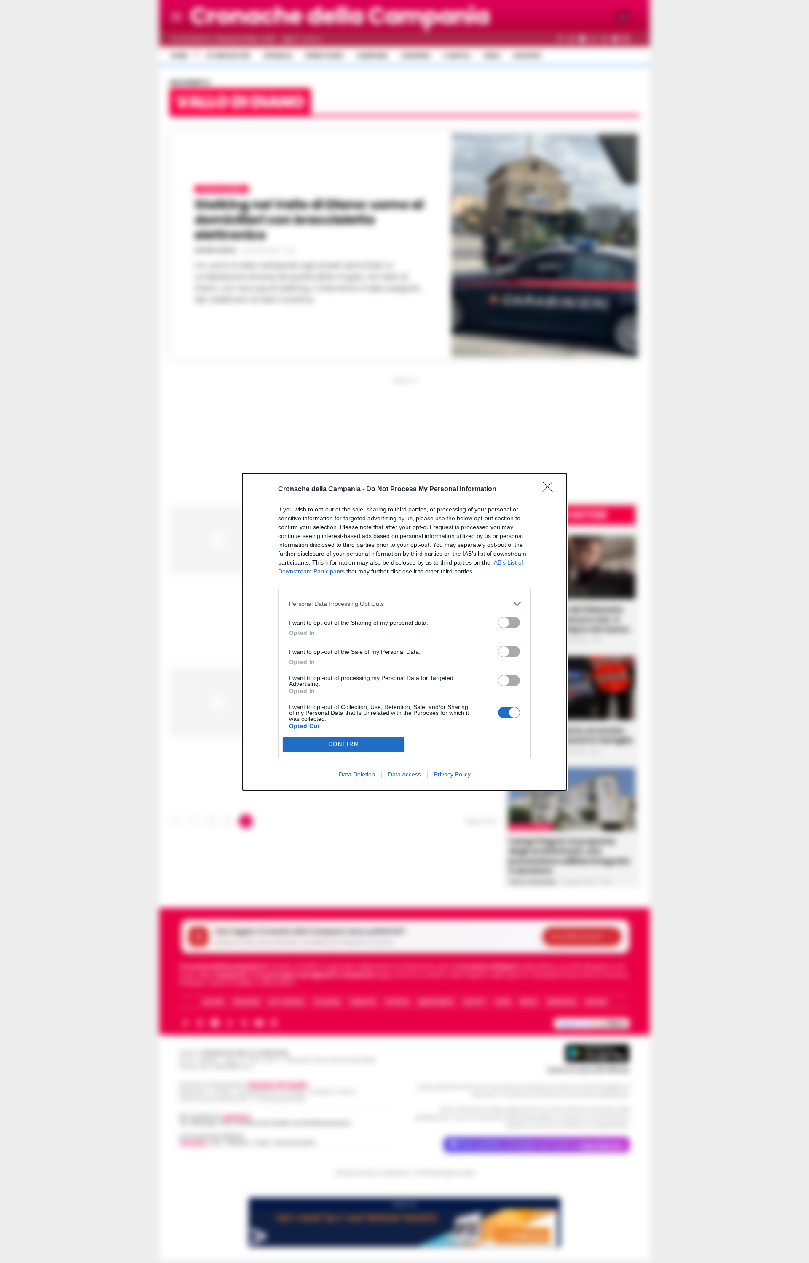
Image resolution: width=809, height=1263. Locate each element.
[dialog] (404, 631)
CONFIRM (343, 744)
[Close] (550, 490)
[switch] (509, 622)
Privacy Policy (452, 774)
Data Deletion (357, 774)
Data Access (404, 774)
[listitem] (404, 603)
